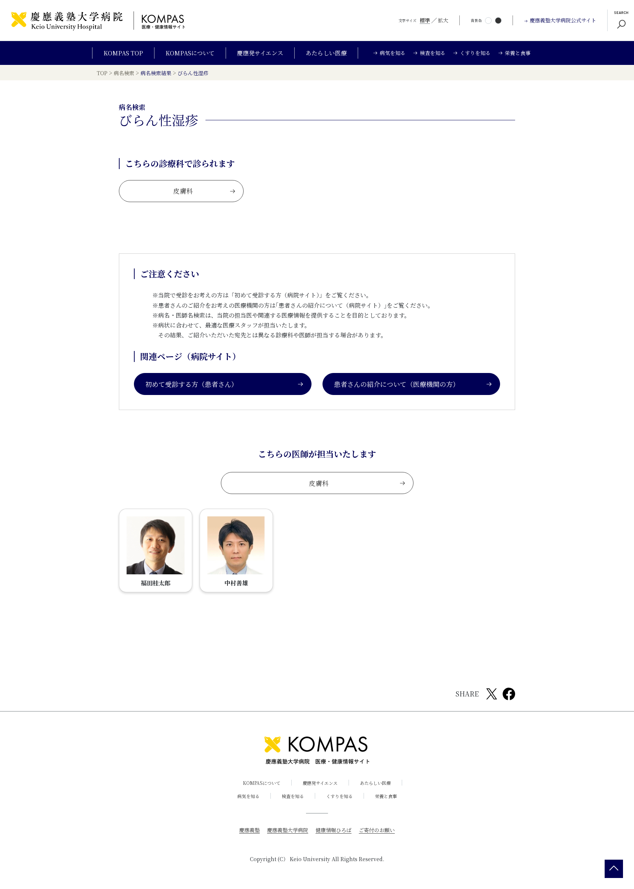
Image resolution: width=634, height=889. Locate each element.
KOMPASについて (190, 53)
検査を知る (293, 796)
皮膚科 (183, 190)
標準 (425, 20)
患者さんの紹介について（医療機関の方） (396, 384)
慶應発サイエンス (260, 53)
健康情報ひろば (333, 830)
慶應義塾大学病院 (287, 830)
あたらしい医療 (326, 53)
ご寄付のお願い (377, 830)
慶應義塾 (249, 830)
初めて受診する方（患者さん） (191, 384)
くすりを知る (339, 796)
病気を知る (248, 796)
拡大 (443, 20)
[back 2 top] (614, 869)
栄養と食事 (386, 796)
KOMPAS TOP (123, 53)
